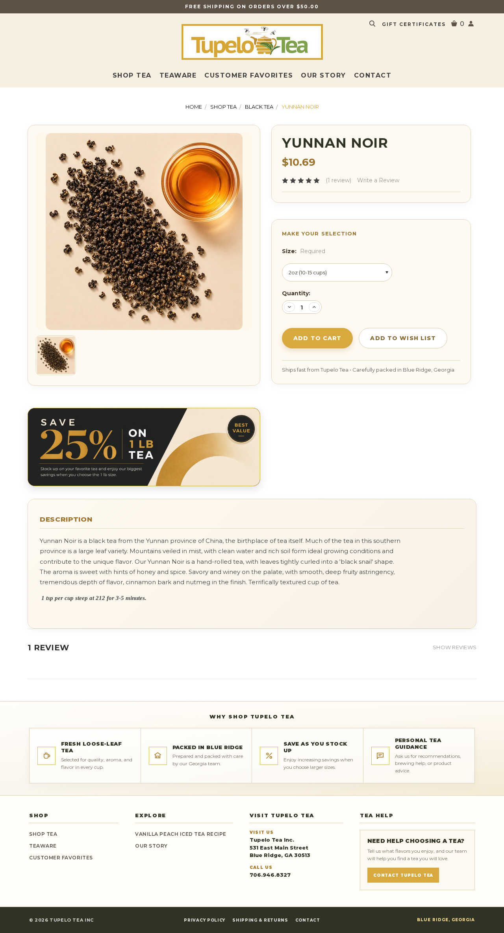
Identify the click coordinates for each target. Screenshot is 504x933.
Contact (307, 920)
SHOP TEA (132, 75)
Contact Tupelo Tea (403, 875)
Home (193, 107)
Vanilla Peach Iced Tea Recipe (180, 834)
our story (323, 75)
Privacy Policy (204, 920)
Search (372, 23)
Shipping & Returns (260, 920)
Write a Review (378, 180)
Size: (303, 251)
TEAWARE (178, 75)
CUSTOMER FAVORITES (248, 75)
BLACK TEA (259, 107)
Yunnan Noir (300, 107)
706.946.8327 (270, 875)
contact (373, 75)
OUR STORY (151, 846)
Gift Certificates (414, 24)
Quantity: (296, 293)
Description (66, 519)
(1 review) (338, 180)
